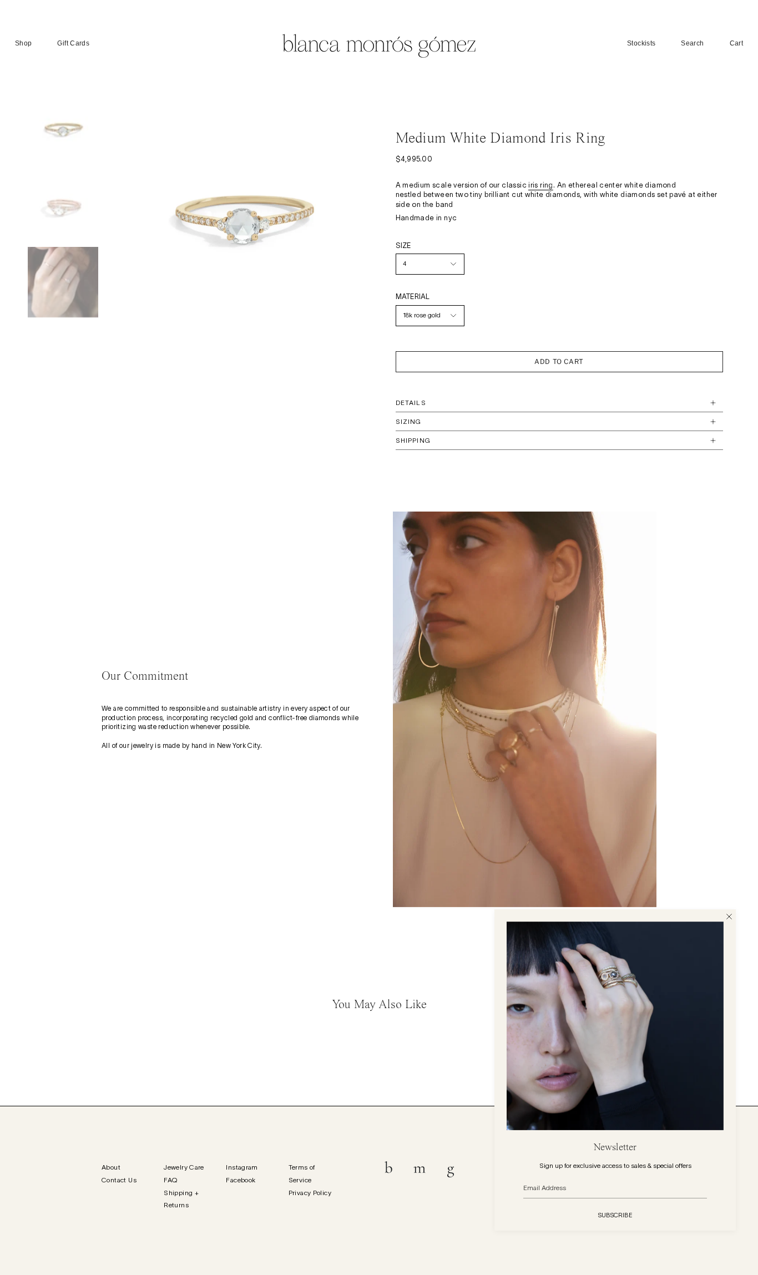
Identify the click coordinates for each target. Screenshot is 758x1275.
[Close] (729, 916)
